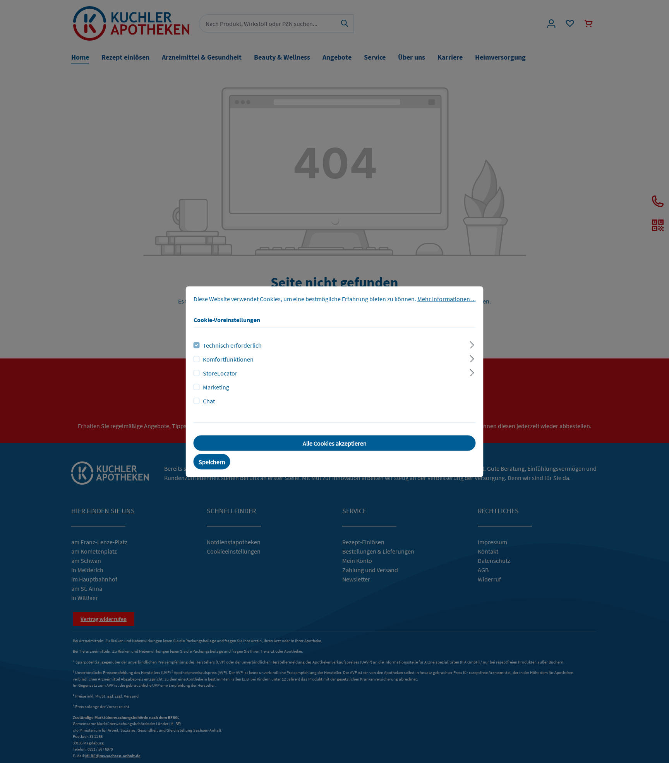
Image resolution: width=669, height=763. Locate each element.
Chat (209, 401)
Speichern (212, 461)
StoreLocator (220, 373)
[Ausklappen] (471, 343)
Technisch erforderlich (232, 345)
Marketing (216, 387)
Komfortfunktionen (228, 359)
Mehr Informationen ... (446, 298)
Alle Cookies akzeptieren (335, 443)
